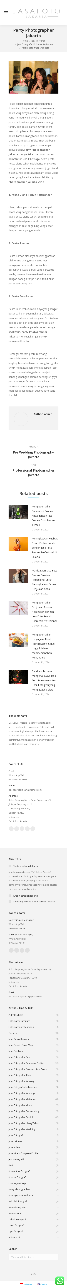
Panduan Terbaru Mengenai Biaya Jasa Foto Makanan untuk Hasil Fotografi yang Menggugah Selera (44, 680)
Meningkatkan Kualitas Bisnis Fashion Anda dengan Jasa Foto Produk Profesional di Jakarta (45, 548)
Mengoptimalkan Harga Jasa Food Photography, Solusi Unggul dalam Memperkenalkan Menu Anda (43, 646)
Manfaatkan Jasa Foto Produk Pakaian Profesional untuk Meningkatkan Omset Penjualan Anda (45, 580)
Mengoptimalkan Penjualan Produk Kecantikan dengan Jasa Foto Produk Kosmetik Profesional (44, 612)
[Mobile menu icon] (6, 13)
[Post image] (18, 512)
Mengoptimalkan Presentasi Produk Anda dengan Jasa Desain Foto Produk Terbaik (43, 516)
